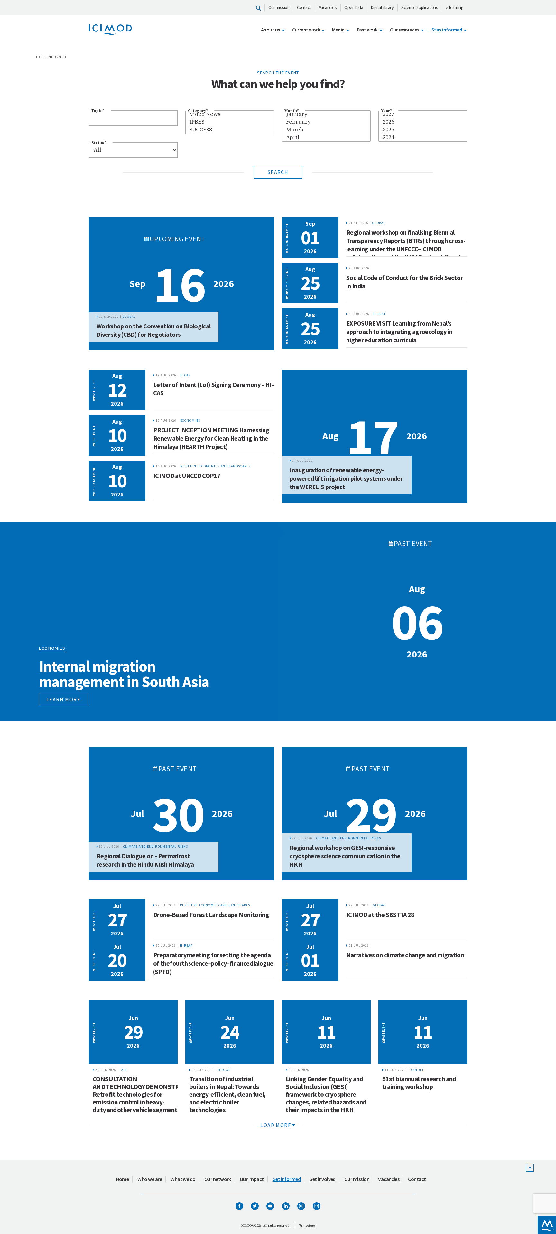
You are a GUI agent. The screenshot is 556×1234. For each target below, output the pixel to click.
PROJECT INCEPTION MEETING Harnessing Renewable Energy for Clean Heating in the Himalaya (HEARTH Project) (211, 438)
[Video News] (230, 114)
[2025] (423, 130)
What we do (183, 1179)
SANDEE (417, 1070)
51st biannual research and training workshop (419, 1083)
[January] (326, 114)
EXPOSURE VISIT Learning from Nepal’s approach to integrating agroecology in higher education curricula (399, 331)
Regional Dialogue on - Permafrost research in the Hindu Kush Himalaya (145, 860)
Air (124, 1070)
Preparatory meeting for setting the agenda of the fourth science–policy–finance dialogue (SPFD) (213, 963)
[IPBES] (230, 122)
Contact (304, 7)
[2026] (423, 122)
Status (98, 142)
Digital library (382, 7)
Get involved (322, 1179)
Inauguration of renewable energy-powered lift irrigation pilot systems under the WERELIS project (346, 478)
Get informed (53, 57)
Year (386, 110)
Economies (190, 420)
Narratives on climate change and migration (405, 955)
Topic (97, 110)
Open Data (353, 7)
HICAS (185, 375)
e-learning (454, 7)
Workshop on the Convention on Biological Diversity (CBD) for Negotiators (153, 330)
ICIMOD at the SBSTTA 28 (380, 914)
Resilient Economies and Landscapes (215, 466)
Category (198, 110)
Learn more (63, 699)
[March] (326, 130)
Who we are (149, 1179)
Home (122, 1179)
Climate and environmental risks (155, 847)
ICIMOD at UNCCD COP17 (186, 475)
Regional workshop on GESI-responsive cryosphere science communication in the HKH (345, 856)
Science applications (419, 7)
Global (129, 317)
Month (291, 110)
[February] (326, 122)
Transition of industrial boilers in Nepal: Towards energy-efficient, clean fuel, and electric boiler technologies (227, 1094)
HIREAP (379, 314)
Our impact (252, 1179)
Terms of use (307, 1225)
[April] (326, 137)
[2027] (423, 114)
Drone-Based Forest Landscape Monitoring (211, 914)
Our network (217, 1179)
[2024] (423, 137)
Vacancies (328, 7)
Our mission (279, 7)
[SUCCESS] (230, 130)
